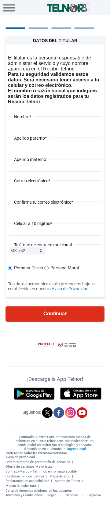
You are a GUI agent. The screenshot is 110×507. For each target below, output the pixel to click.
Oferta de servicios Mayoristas (29, 467)
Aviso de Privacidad (70, 288)
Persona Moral (64, 267)
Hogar (51, 495)
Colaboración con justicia (25, 476)
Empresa (94, 495)
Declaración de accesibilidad (27, 481)
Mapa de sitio (60, 476)
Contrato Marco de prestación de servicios (38, 462)
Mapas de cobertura (21, 486)
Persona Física (28, 267)
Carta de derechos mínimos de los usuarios (39, 491)
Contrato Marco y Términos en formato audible (41, 471)
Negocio (71, 495)
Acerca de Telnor (67, 481)
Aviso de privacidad (20, 457)
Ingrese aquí (76, 449)
